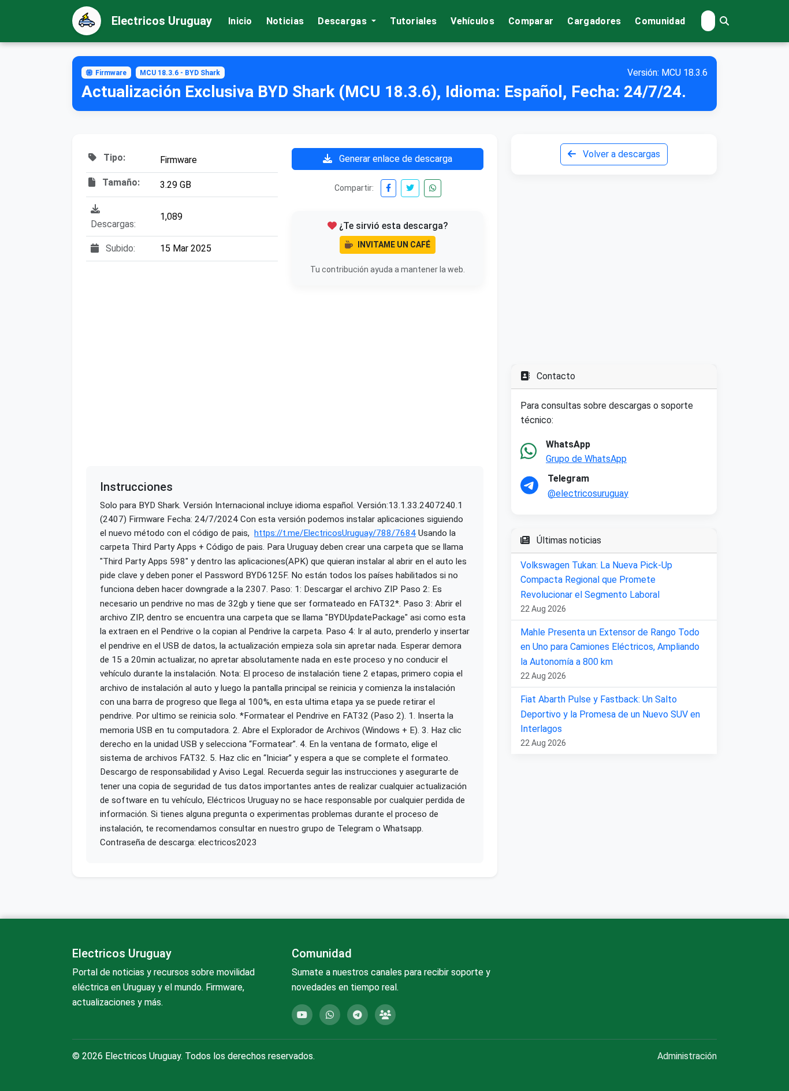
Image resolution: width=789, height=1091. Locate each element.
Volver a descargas (620, 154)
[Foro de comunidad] (385, 1014)
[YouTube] (302, 1014)
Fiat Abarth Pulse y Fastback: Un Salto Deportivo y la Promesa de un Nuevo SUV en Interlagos (610, 714)
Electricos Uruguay (161, 21)
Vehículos (472, 21)
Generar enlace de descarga (394, 158)
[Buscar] (724, 20)
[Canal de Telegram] (357, 1014)
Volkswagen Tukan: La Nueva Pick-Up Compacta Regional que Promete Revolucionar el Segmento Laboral (596, 580)
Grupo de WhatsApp (586, 458)
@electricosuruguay (588, 493)
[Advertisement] (284, 376)
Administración (687, 1056)
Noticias (285, 21)
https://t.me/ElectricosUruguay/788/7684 (335, 533)
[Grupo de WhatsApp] (329, 1014)
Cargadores (594, 21)
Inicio (240, 21)
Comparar (530, 21)
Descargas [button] (343, 21)
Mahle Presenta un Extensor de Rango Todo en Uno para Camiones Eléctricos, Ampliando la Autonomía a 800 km (609, 647)
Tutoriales (413, 21)
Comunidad (660, 21)
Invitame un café (394, 244)
